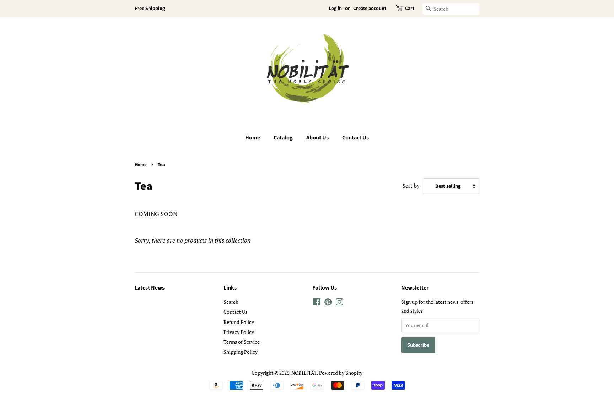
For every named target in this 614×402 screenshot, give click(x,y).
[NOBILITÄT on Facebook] (316, 303)
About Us (317, 138)
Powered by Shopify (340, 372)
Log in (335, 8)
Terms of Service (241, 341)
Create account (369, 8)
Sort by (411, 185)
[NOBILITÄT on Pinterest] (328, 303)
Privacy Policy (238, 332)
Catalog (283, 138)
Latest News (150, 288)
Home (252, 138)
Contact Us (355, 138)
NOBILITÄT (304, 372)
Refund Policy (238, 322)
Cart (409, 8)
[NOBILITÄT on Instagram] (339, 303)
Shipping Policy (240, 351)
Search (230, 301)
